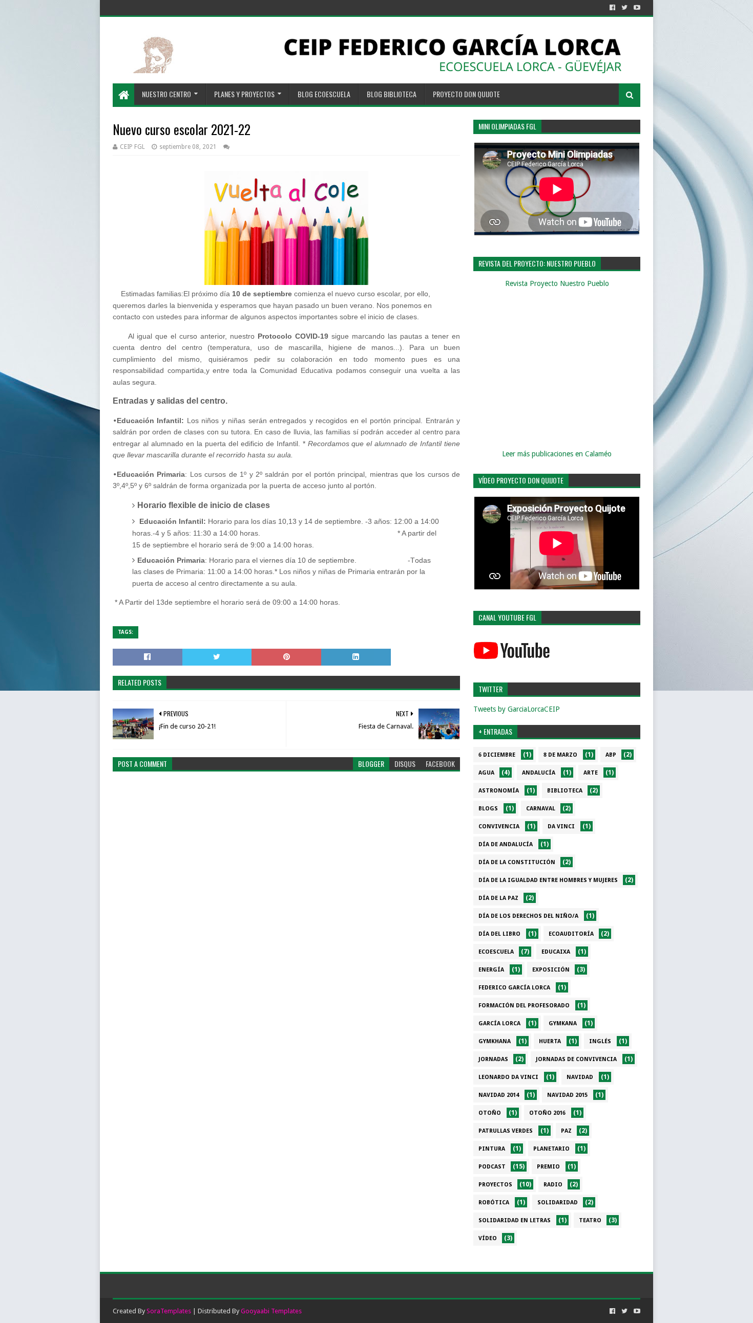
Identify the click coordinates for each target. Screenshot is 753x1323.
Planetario (551, 1148)
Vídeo (487, 1238)
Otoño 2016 (547, 1113)
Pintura (491, 1148)
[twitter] (624, 7)
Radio (552, 1184)
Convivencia (498, 826)
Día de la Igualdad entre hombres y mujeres (548, 880)
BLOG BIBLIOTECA (391, 94)
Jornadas (493, 1059)
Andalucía (538, 772)
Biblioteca (564, 790)
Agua (486, 772)
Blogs (488, 808)
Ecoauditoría (571, 934)
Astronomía (498, 790)
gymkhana (494, 1041)
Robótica (493, 1202)
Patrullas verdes (505, 1131)
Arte (590, 772)
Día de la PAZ (498, 898)
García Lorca (499, 1023)
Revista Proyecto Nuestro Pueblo (557, 283)
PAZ (566, 1131)
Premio (548, 1166)
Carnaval (540, 808)
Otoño (489, 1113)
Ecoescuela (496, 952)
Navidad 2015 (567, 1095)
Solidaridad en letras (514, 1220)
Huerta (550, 1041)
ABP (610, 755)
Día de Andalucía (505, 844)
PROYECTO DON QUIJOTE (466, 94)
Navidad (580, 1077)
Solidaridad (557, 1202)
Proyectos (495, 1184)
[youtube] (636, 7)
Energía (491, 969)
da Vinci (561, 826)
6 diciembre (496, 755)
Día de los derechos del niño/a (528, 916)
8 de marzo (560, 755)
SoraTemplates (169, 1311)
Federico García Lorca (514, 987)
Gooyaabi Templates (271, 1311)
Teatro (590, 1220)
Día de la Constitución (516, 862)
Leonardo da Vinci (508, 1077)
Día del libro (499, 934)
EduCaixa (555, 952)
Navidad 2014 (498, 1095)
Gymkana (563, 1023)
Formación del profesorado (524, 1005)
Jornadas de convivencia (576, 1059)
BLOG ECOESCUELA (324, 94)
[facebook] (612, 7)
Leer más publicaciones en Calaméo (557, 454)
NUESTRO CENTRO (166, 94)
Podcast (492, 1166)
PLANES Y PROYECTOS (244, 94)
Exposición (551, 969)
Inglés (600, 1041)
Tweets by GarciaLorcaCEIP (516, 709)
